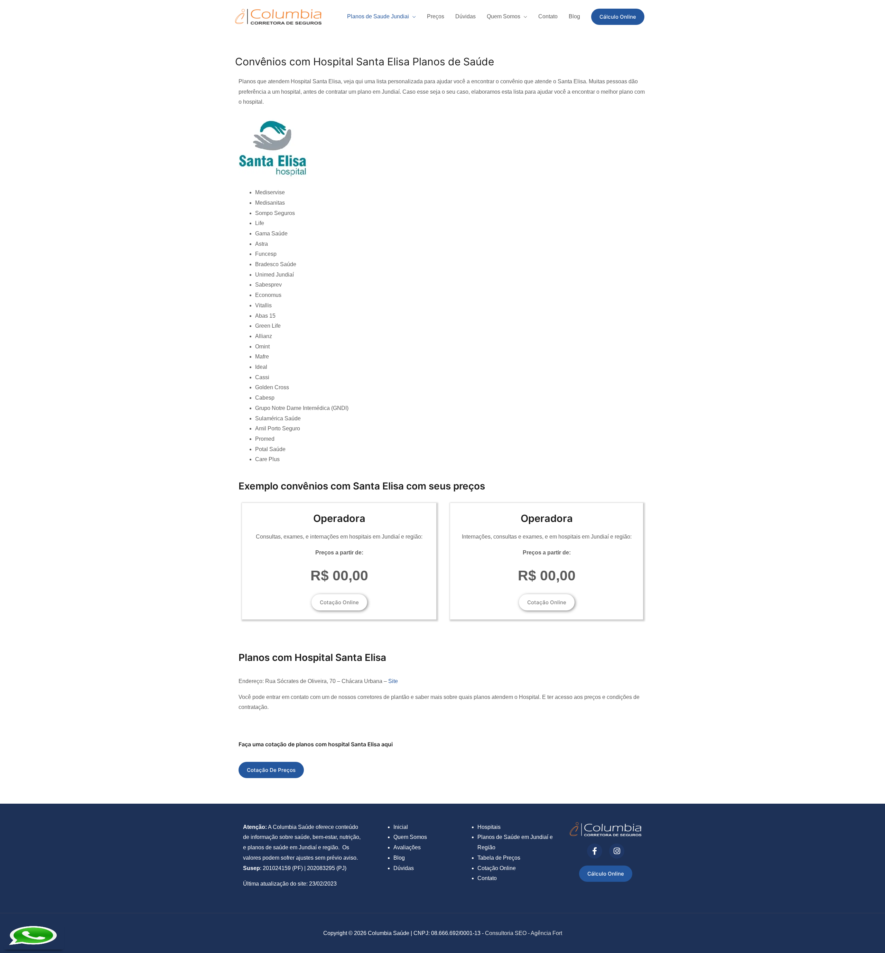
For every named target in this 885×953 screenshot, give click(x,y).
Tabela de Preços (498, 858)
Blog (399, 858)
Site (393, 681)
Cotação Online (496, 868)
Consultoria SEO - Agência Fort (523, 933)
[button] (617, 17)
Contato (487, 878)
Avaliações (407, 847)
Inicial (400, 827)
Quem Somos (410, 837)
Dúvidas (403, 868)
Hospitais (489, 827)
